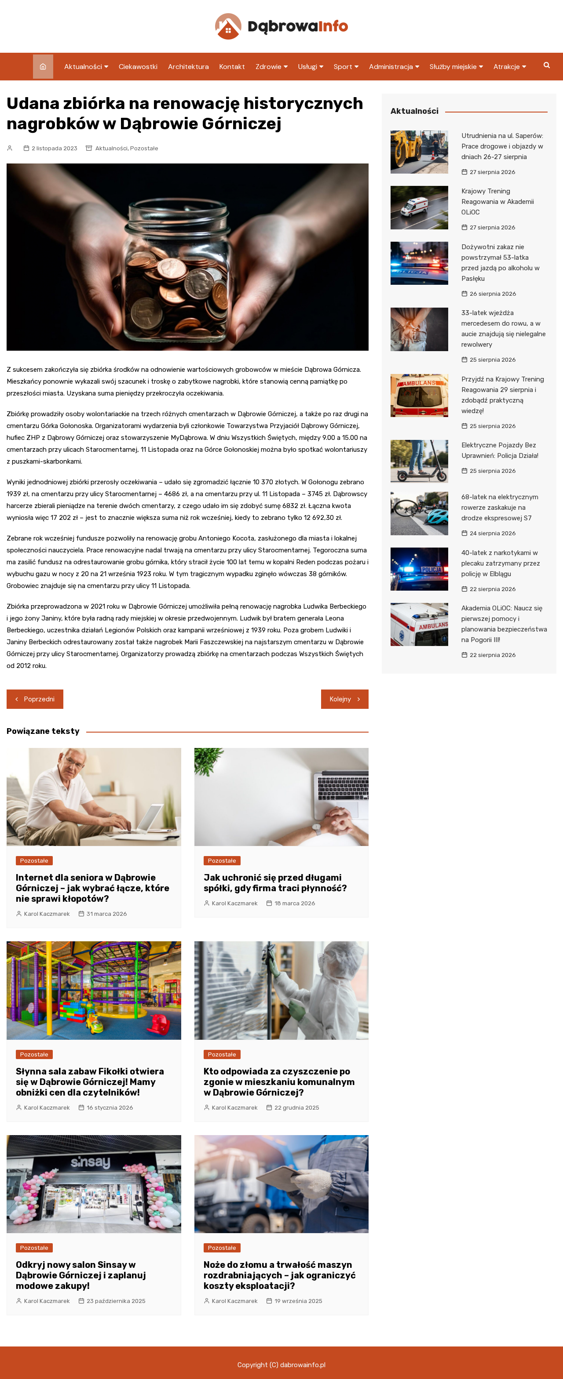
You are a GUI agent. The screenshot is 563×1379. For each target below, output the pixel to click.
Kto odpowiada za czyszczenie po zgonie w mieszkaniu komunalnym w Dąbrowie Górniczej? (279, 1082)
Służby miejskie (453, 66)
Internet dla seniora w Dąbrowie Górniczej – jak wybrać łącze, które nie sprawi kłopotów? (92, 888)
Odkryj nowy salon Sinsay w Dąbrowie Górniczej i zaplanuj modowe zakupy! (81, 1275)
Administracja (391, 66)
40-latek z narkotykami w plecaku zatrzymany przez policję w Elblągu (500, 563)
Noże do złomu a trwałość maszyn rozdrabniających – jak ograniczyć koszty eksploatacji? (280, 1275)
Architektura (188, 66)
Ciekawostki (138, 66)
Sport (343, 66)
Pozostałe (144, 148)
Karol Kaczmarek (47, 914)
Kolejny (340, 699)
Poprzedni (39, 699)
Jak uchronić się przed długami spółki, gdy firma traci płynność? (275, 882)
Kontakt (232, 66)
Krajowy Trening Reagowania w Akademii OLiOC (497, 201)
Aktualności (83, 66)
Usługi (307, 66)
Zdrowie (269, 66)
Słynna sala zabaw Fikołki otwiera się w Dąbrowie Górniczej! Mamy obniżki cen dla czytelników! (90, 1082)
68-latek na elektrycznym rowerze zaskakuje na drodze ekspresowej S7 (499, 507)
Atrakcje (507, 66)
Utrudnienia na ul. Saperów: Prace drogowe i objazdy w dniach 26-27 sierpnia (502, 146)
